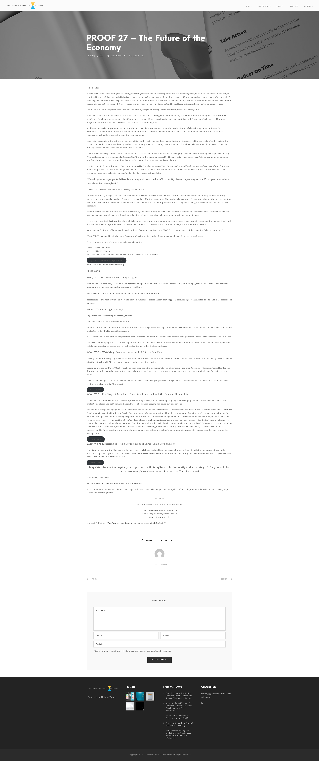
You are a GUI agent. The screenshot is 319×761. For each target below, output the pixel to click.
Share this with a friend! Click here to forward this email (115, 483)
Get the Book (95, 439)
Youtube (154, 254)
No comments (136, 55)
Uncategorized (118, 55)
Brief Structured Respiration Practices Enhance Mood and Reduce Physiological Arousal (179, 695)
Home (249, 6)
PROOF (280, 6)
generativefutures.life (159, 517)
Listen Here (95, 462)
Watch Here (95, 389)
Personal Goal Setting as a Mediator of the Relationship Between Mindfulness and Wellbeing (178, 734)
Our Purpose (264, 6)
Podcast (123, 254)
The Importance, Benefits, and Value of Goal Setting (179, 724)
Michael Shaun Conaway (98, 247)
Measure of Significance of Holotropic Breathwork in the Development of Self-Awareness (179, 707)
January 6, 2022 (95, 55)
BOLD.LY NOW (158, 523)
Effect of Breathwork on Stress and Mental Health (177, 716)
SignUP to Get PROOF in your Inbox (106, 260)
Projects (293, 6)
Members (308, 6)
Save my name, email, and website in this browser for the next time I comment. (133, 651)
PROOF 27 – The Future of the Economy (114, 523)
